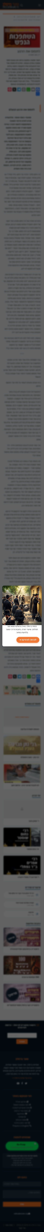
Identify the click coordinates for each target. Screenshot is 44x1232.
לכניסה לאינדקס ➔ (27, 640)
